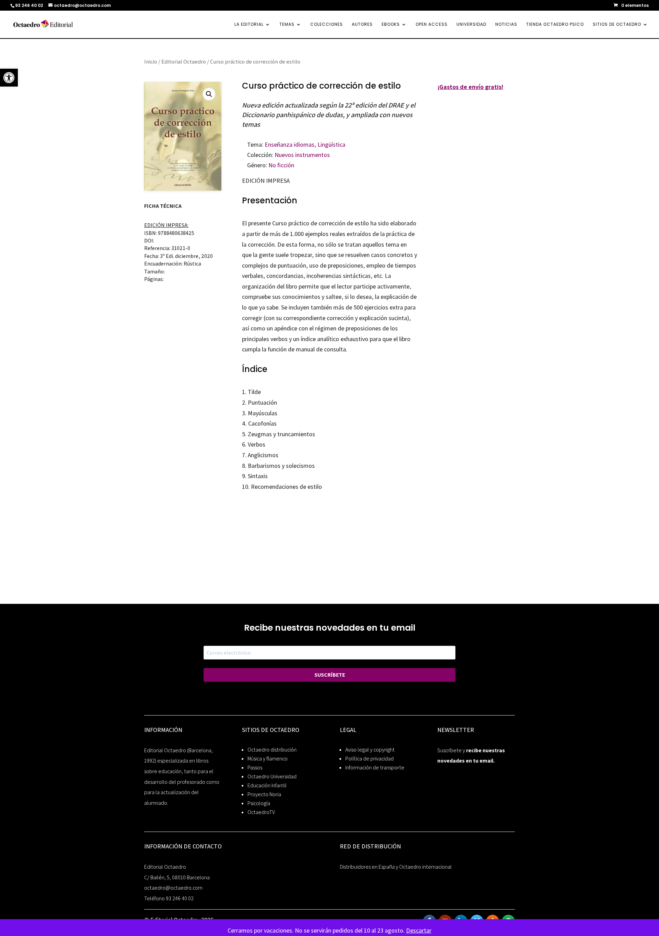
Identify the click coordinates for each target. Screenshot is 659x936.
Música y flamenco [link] (267, 758)
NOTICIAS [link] (506, 24)
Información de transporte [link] (374, 767)
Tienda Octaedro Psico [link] (555, 24)
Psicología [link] (258, 803)
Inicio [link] (150, 61)
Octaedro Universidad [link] (272, 776)
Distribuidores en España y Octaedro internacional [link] (396, 866)
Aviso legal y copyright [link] (370, 749)
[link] (9, 78)
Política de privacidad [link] (369, 758)
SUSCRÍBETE (329, 674)
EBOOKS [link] (391, 24)
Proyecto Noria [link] (264, 794)
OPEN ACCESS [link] (432, 24)
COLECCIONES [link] (326, 24)
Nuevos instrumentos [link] (302, 155)
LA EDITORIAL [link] (249, 24)
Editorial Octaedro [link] (183, 61)
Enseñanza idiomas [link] (289, 144)
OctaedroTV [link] (261, 812)
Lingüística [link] (331, 144)
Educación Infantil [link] (267, 785)
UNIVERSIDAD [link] (471, 24)
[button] (209, 94)
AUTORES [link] (362, 24)
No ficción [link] (281, 165)
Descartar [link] (418, 930)
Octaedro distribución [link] (272, 749)
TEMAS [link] (286, 24)
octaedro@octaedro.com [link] (173, 887)
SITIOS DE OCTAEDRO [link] (617, 24)
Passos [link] (254, 767)
